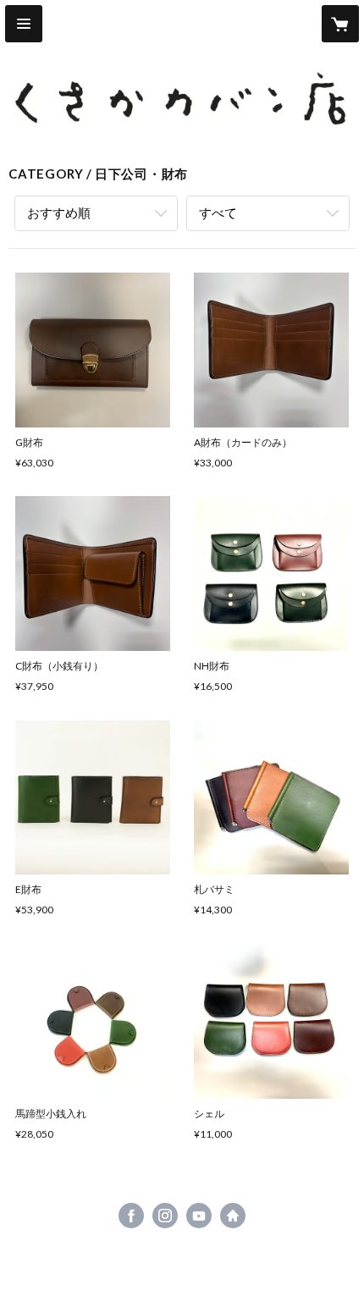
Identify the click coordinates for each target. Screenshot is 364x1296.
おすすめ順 (59, 212)
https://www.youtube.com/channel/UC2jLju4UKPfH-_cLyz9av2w (199, 1215)
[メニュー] (23, 23)
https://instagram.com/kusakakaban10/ (165, 1215)
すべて (218, 212)
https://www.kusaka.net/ (232, 1215)
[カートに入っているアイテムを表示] (340, 23)
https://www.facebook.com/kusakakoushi (131, 1215)
